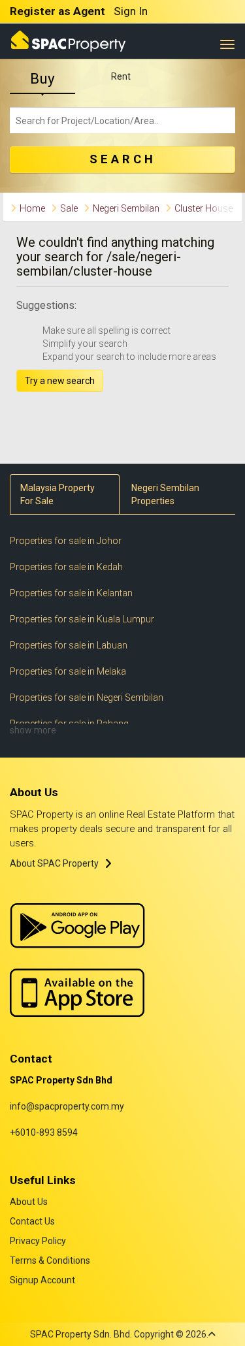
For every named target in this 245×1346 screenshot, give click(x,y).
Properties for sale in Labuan (68, 645)
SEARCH (123, 159)
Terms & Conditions (50, 1260)
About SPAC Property (54, 863)
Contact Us (32, 1221)
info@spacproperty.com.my (67, 1106)
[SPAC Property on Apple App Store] (77, 992)
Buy (42, 79)
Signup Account (42, 1280)
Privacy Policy (38, 1241)
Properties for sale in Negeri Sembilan (86, 697)
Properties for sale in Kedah (66, 567)
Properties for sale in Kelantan (71, 593)
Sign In (131, 11)
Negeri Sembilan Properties (165, 494)
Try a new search (60, 381)
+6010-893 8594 (44, 1132)
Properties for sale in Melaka (68, 671)
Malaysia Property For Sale (57, 494)
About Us (29, 1201)
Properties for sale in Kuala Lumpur (82, 619)
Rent (121, 76)
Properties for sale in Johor (66, 541)
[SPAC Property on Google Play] (77, 925)
